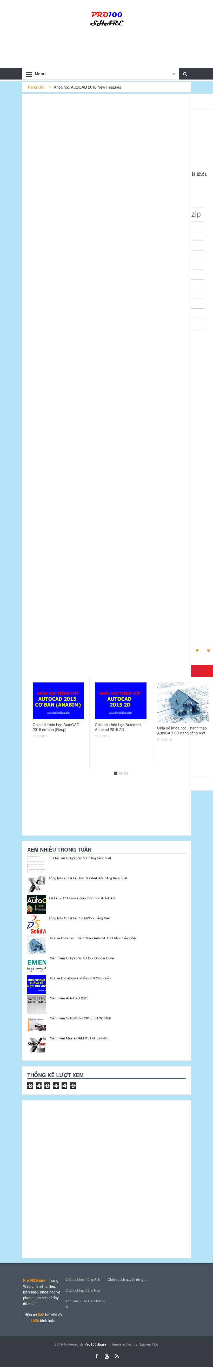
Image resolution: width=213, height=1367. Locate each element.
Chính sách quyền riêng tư (128, 1279)
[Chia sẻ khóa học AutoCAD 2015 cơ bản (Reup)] (58, 700)
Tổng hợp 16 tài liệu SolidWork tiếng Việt (79, 917)
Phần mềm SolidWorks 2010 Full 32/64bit (80, 1018)
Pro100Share (96, 1344)
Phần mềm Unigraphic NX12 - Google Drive (81, 957)
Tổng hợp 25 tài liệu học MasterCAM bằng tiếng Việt (88, 877)
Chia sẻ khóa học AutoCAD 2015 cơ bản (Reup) (56, 727)
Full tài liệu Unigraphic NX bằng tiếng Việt (80, 857)
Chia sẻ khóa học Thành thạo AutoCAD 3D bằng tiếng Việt (182, 730)
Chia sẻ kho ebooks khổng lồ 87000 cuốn (80, 978)
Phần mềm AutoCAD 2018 (68, 998)
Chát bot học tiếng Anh (82, 1279)
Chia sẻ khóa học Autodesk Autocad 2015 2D (118, 727)
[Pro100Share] (106, 18)
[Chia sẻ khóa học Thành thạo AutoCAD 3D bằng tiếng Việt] (183, 702)
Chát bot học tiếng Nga (82, 1290)
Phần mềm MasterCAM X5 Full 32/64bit (79, 1038)
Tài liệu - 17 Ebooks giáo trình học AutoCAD (82, 897)
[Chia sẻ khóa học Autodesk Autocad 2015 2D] (120, 700)
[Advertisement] (61, 1178)
